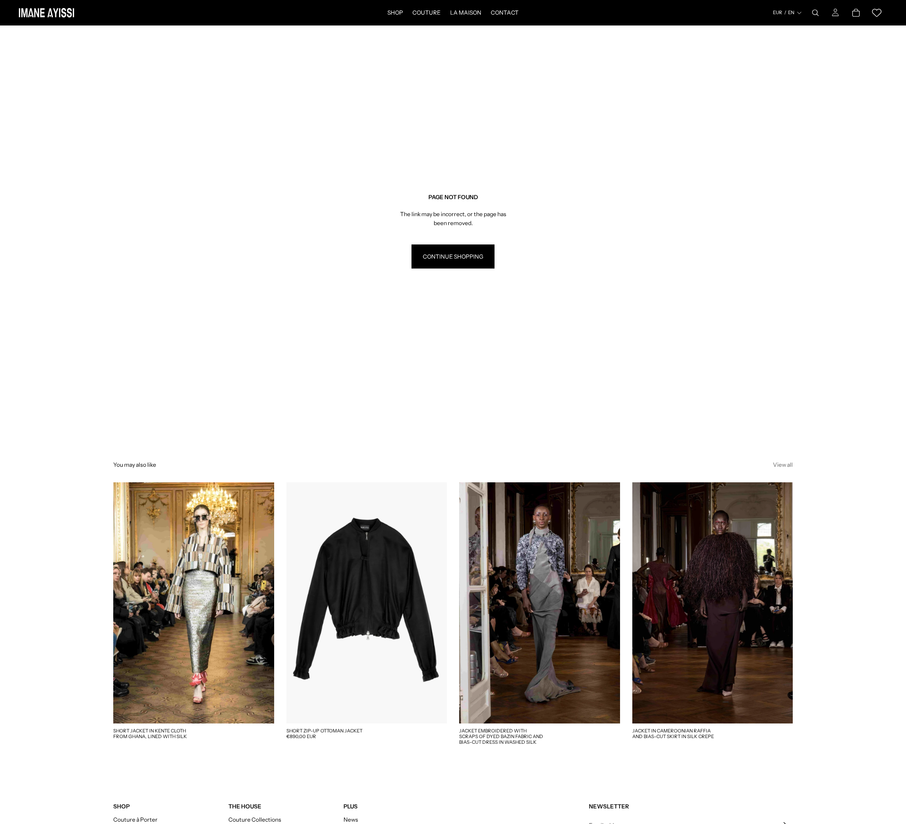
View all (783, 464)
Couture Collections (254, 819)
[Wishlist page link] (876, 12)
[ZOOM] (259, 708)
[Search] (815, 12)
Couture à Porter (135, 819)
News (351, 819)
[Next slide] (433, 603)
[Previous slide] (300, 603)
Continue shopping (453, 256)
